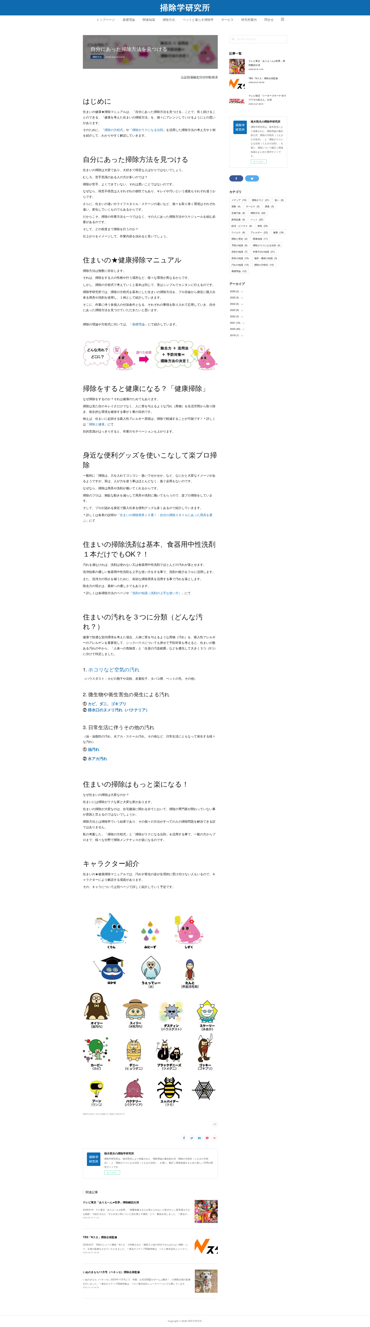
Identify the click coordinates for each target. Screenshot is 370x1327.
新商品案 (238, 219)
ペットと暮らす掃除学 (198, 20)
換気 (262, 225)
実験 (235, 206)
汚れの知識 (240, 264)
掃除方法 (169, 20)
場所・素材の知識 (265, 258)
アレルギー (259, 232)
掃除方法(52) (88, 1114)
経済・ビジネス (241, 225)
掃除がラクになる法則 (147, 130)
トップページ (105, 20)
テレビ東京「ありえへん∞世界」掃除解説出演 (111, 1202)
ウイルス (238, 232)
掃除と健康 (96, 424)
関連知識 (149, 20)
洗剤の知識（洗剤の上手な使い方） (157, 593)
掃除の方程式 (113, 130)
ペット (257, 219)
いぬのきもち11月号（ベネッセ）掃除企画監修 (111, 1272)
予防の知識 (239, 245)
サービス (227, 20)
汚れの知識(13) (101, 1114)
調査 (269, 206)
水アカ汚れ (97, 758)
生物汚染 (238, 212)
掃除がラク (260, 200)
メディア (238, 200)
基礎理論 (129, 20)
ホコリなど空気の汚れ (114, 669)
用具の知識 (240, 258)
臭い (279, 200)
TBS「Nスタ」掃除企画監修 (100, 1237)
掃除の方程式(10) (116, 1114)
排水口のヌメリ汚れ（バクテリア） (119, 709)
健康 (278, 232)
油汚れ (93, 749)
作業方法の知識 (264, 251)
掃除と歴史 (239, 238)
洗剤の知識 (239, 251)
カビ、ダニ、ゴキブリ (107, 703)
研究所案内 (249, 20)
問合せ (269, 20)
